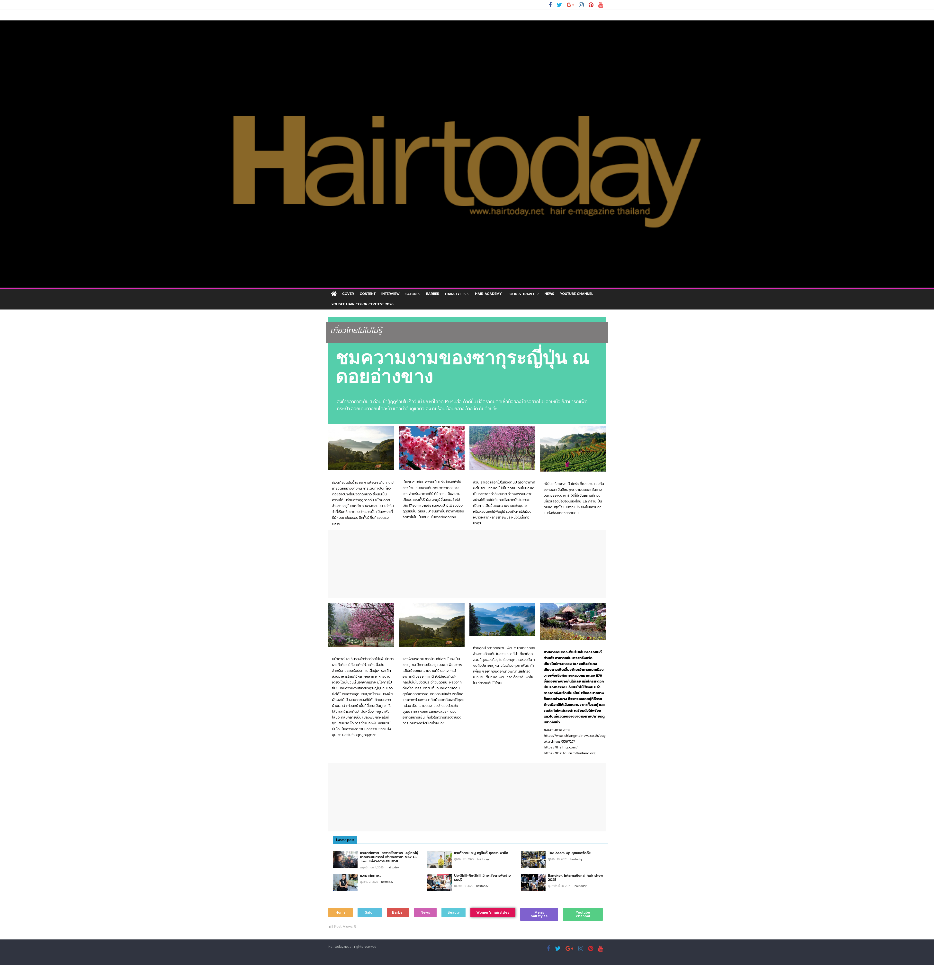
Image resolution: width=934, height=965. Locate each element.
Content (368, 293)
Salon (411, 294)
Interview (390, 293)
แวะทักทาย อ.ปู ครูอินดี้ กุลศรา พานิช (481, 853)
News (549, 293)
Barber (432, 293)
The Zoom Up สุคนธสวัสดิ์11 (569, 853)
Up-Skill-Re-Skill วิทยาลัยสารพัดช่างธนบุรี (482, 877)
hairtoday (393, 867)
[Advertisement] (467, 564)
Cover (348, 293)
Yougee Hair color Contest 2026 (362, 304)
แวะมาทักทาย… (370, 875)
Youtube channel (576, 293)
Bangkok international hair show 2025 (575, 877)
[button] (340, 912)
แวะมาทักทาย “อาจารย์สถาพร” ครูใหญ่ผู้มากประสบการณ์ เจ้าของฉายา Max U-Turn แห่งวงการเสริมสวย (389, 857)
